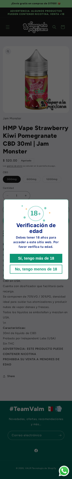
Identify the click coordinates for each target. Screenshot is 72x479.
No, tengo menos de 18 (36, 269)
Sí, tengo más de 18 (36, 258)
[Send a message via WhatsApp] (64, 471)
